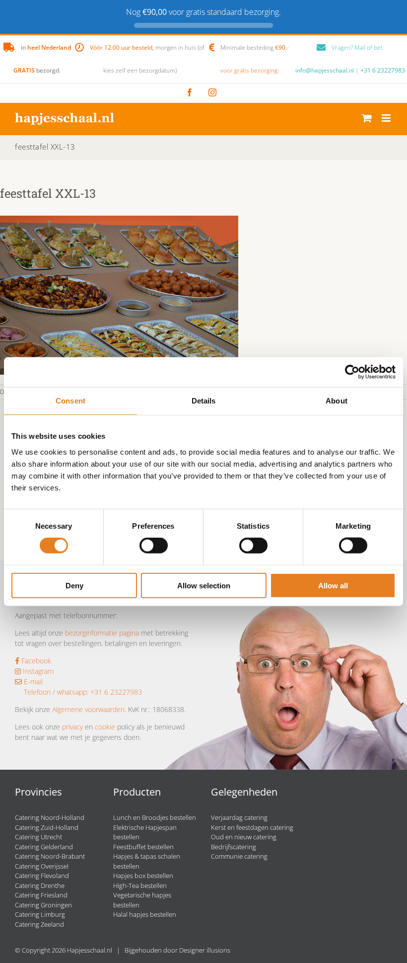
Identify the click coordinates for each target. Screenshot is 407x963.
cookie (105, 726)
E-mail (32, 681)
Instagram (37, 671)
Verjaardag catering (239, 817)
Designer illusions (204, 950)
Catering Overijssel (41, 866)
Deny (74, 585)
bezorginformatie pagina (102, 633)
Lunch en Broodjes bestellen (154, 817)
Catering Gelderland (44, 846)
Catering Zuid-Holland (46, 827)
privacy (72, 726)
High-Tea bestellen (140, 885)
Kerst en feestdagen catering (252, 827)
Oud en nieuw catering (243, 836)
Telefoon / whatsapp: (56, 692)
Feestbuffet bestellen (143, 846)
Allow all (333, 585)
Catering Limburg (40, 914)
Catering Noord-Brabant (50, 856)
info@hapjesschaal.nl (324, 70)
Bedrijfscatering (233, 846)
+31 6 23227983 (382, 70)
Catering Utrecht (38, 836)
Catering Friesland (41, 894)
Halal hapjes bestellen (144, 914)
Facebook (35, 660)
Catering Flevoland (42, 875)
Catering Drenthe (40, 885)
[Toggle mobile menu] (387, 118)
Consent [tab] (70, 401)
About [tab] (336, 401)
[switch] (153, 546)
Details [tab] (204, 401)
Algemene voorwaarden (88, 709)
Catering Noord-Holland (49, 817)
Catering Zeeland (39, 924)
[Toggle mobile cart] (367, 118)
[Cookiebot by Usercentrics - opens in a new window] (352, 372)
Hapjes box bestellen (143, 875)
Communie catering (239, 856)
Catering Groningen (43, 904)
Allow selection (203, 585)
